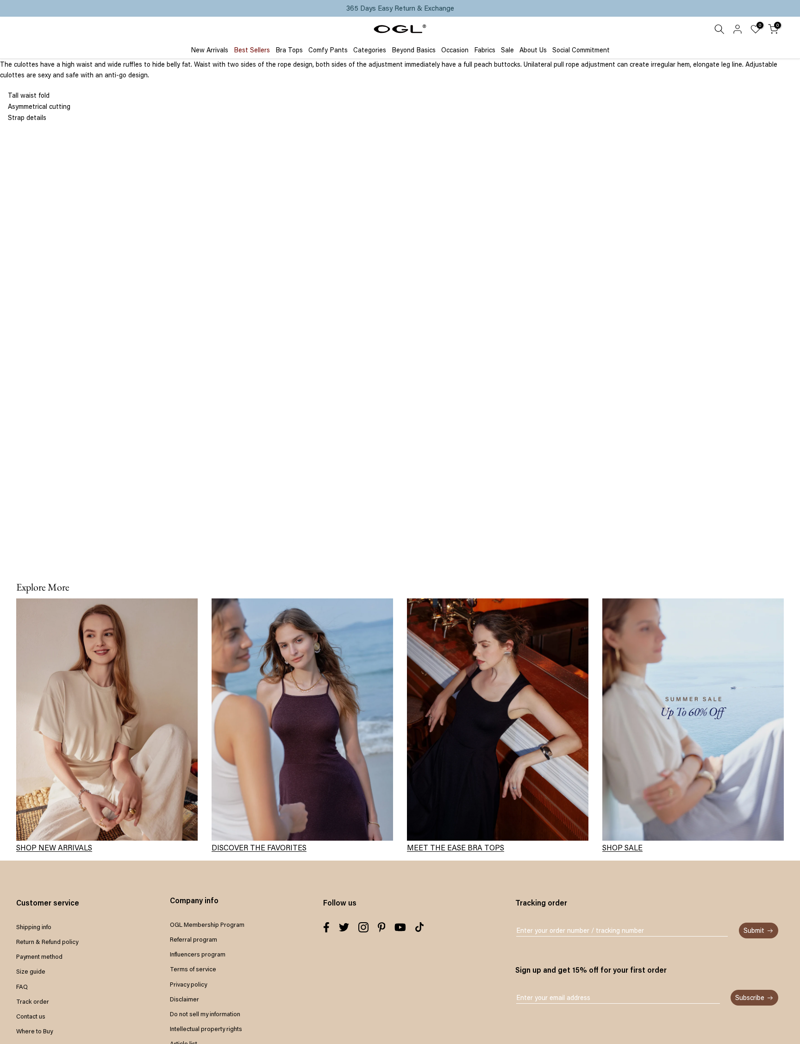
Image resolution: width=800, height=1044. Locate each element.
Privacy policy (188, 984)
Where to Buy (34, 1031)
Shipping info (33, 927)
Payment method (39, 956)
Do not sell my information (205, 1014)
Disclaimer (184, 999)
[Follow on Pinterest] (382, 927)
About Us (533, 50)
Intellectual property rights (206, 1029)
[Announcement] (400, 8)
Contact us (30, 1016)
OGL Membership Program (207, 924)
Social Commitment (581, 50)
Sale (507, 50)
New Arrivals (209, 50)
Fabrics (484, 50)
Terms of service (193, 969)
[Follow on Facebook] (326, 927)
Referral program (193, 939)
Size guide (30, 971)
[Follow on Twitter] (344, 927)
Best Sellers (252, 50)
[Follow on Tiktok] (419, 927)
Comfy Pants (328, 50)
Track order (32, 1001)
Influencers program (197, 954)
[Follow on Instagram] (363, 927)
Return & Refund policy (47, 941)
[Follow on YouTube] (400, 927)
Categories (369, 50)
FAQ (22, 986)
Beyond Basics (414, 50)
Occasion (455, 50)
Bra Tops (289, 50)
